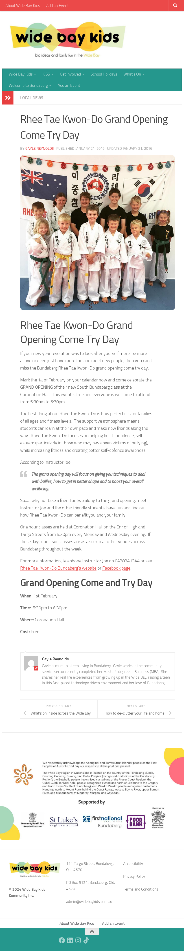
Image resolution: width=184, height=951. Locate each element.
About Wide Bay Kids (22, 5)
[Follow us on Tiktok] (86, 940)
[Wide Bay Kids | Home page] (68, 40)
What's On (132, 74)
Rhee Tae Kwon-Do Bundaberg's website (58, 568)
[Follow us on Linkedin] (70, 940)
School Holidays (104, 74)
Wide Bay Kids (21, 74)
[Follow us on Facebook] (62, 940)
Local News (31, 97)
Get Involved (70, 74)
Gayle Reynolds (39, 148)
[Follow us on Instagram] (78, 940)
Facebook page (116, 568)
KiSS (46, 74)
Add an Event (57, 5)
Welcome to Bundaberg (28, 85)
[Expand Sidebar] (7, 98)
